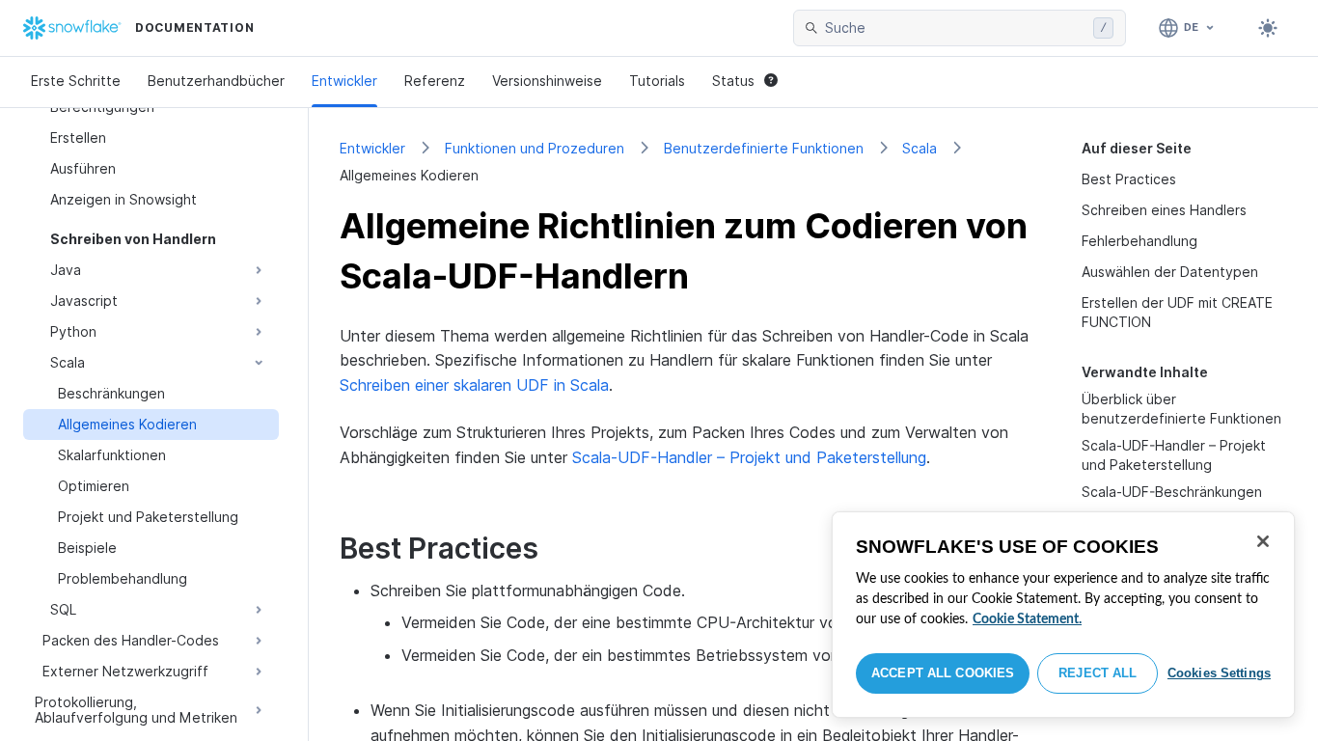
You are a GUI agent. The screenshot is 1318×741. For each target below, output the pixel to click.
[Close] (1263, 541)
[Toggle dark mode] (1268, 28)
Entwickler (344, 80)
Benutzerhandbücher (216, 80)
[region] (1063, 614)
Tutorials (657, 80)
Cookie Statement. (1027, 619)
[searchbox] (955, 28)
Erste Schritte (76, 80)
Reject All (1097, 673)
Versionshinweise (547, 80)
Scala (919, 148)
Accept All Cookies (942, 673)
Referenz (434, 80)
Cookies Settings (1219, 673)
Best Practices (1129, 179)
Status (733, 80)
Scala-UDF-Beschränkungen (1172, 491)
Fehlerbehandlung (1139, 241)
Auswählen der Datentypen (1170, 271)
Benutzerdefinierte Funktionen (764, 148)
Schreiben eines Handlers (1164, 210)
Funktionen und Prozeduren (534, 148)
